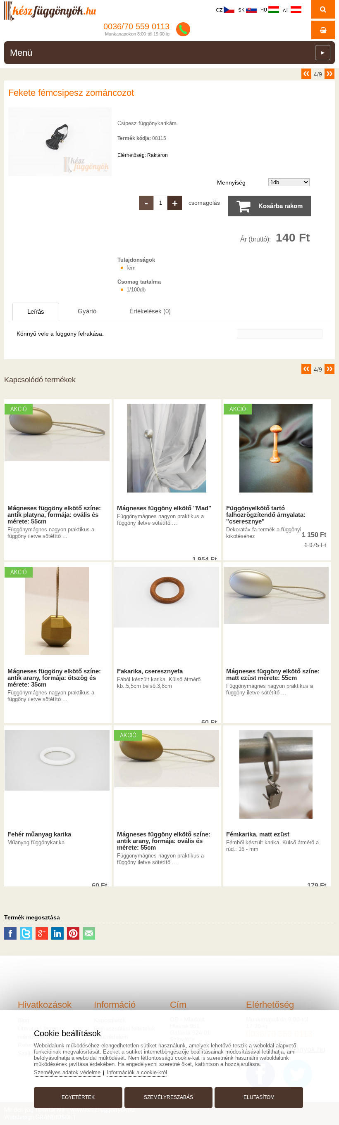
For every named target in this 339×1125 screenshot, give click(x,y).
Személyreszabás (168, 1097)
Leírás (35, 311)
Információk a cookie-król (137, 1072)
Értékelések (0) (150, 311)
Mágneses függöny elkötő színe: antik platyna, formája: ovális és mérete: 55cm (54, 515)
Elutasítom (259, 1097)
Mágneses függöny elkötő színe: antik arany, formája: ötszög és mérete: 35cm (54, 678)
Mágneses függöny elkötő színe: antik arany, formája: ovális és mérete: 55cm (163, 841)
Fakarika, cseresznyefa (150, 671)
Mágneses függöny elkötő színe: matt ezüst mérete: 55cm (273, 674)
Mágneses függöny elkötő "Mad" (164, 508)
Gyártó (87, 311)
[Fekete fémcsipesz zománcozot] (60, 176)
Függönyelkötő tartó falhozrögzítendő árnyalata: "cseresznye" (266, 515)
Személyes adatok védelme (67, 1072)
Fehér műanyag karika (39, 834)
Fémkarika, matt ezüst (257, 834)
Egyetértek (78, 1097)
